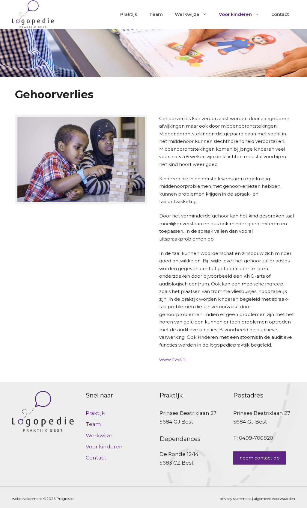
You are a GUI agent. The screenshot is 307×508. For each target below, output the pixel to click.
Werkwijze (187, 14)
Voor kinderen (235, 14)
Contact (96, 458)
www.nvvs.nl (172, 359)
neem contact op (260, 458)
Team (156, 14)
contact (280, 14)
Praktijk (128, 14)
